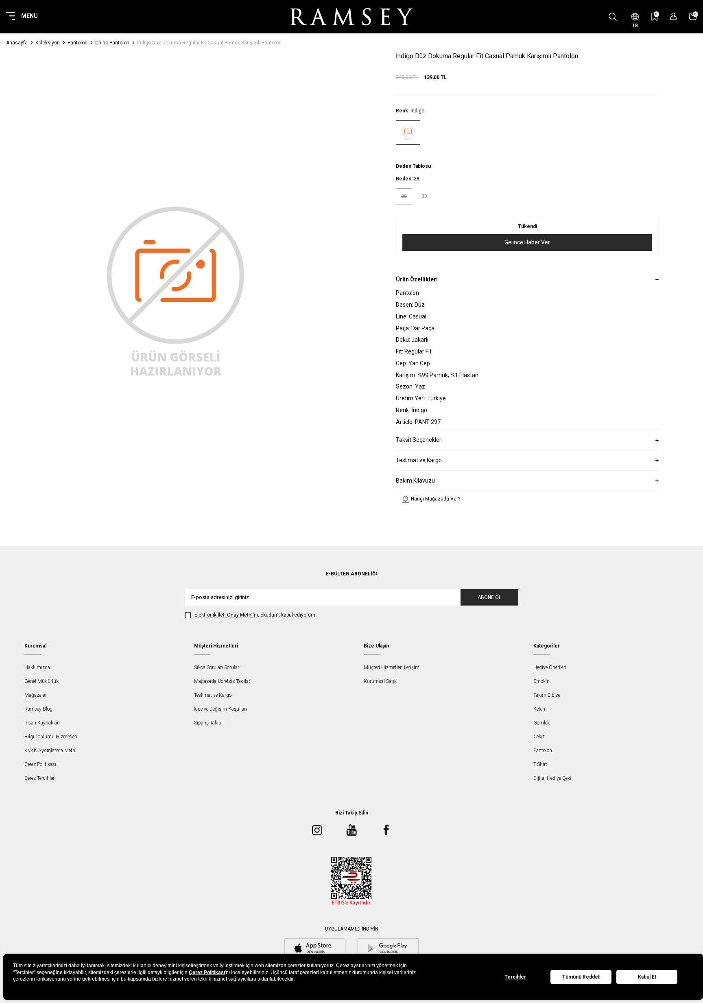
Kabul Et (647, 977)
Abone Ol (489, 597)
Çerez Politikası (40, 764)
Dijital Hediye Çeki (552, 778)
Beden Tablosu (413, 166)
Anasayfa (17, 43)
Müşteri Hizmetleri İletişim (391, 667)
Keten (539, 709)
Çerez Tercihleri (40, 778)
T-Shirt (540, 764)
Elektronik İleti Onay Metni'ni (226, 615)
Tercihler (515, 977)
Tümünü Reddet (581, 977)
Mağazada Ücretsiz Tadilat (222, 681)
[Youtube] (351, 830)
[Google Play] (388, 948)
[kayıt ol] (673, 16)
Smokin (541, 681)
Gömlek (541, 723)
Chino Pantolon (112, 43)
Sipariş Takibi (208, 723)
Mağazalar (35, 695)
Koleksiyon (47, 43)
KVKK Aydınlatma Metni (50, 750)
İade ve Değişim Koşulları (220, 709)
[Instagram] (317, 830)
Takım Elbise (546, 695)
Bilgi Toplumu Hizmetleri (50, 737)
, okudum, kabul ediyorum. (255, 615)
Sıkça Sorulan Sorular (216, 667)
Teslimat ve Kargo (212, 695)
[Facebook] (386, 830)
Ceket (539, 737)
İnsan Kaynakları (42, 723)
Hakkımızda (37, 667)
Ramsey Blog (38, 709)
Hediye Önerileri (549, 667)
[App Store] (314, 948)
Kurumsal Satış (380, 681)
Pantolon (77, 43)
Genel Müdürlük (41, 681)
